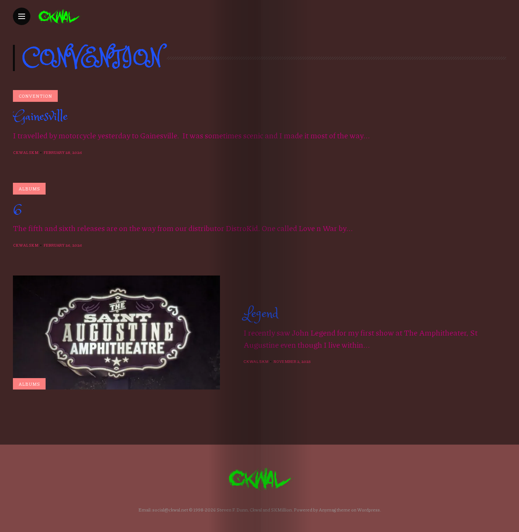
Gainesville (40, 116)
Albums (29, 188)
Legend (261, 314)
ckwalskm (26, 152)
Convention (35, 96)
